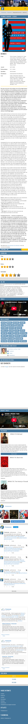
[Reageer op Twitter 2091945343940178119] (5, 566)
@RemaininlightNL (8, 539)
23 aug (19, 570)
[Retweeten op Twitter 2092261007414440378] (7, 553)
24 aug (19, 557)
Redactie (3, 695)
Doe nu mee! (14, 453)
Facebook (11, 351)
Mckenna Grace (17, 335)
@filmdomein (13, 532)
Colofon (2, 693)
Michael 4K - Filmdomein (7, 656)
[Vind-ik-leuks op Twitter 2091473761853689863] (10, 575)
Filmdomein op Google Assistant (8, 704)
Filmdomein (3, 12)
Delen (4, 635)
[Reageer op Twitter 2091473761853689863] (5, 575)
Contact (2, 697)
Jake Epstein (22, 330)
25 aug (19, 545)
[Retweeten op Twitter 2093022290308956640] (7, 541)
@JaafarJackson (7, 549)
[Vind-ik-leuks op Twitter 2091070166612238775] (10, 587)
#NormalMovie (14, 536)
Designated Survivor (19, 325)
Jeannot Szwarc (4, 333)
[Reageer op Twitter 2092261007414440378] (5, 553)
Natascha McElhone (19, 338)
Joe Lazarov (17, 333)
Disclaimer (3, 699)
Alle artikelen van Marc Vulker (13, 349)
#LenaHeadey (14, 537)
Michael (22, 613)
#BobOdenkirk (21, 536)
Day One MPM (15, 615)
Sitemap (3, 701)
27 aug (19, 532)
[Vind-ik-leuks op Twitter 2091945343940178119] (10, 566)
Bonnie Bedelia (9, 322)
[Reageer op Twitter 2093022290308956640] (5, 541)
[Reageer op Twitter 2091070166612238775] (5, 587)
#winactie (8, 548)
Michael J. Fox (24, 335)
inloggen (7, 366)
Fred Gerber (19, 327)
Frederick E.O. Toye (4, 330)
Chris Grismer (3, 325)
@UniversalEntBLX (15, 550)
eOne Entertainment (12, 327)
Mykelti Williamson (11, 338)
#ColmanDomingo (16, 549)
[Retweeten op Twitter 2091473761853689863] (7, 575)
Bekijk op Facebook (5, 634)
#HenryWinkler (7, 537)
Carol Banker (22, 322)
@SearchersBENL (23, 537)
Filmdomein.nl (4, 710)
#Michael (12, 548)
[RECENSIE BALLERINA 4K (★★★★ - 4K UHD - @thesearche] (14, 514)
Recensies (9, 12)
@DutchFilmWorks (23, 573)
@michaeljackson (18, 548)
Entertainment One (4, 327)
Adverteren (3, 702)
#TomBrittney (13, 573)
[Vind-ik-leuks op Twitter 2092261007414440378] (10, 553)
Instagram (14, 682)
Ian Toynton (11, 330)
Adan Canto (3, 322)
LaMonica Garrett (4, 335)
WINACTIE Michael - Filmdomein (9, 623)
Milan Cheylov (3, 338)
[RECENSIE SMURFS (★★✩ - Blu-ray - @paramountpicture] (23, 514)
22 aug (19, 579)
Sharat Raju (10, 341)
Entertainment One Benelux (13, 245)
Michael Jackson (20, 649)
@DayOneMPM (7, 550)
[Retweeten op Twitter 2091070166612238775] (7, 587)
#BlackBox (8, 571)
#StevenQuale (7, 573)
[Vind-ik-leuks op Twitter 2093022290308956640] (10, 541)
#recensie (9, 536)
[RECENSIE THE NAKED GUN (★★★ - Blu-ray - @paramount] (4, 514)
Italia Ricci (17, 330)
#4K (9, 561)
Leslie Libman (11, 335)
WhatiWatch (12, 355)
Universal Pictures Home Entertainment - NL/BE (12, 616)
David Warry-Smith (11, 325)
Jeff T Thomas (10, 333)
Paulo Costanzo (4, 341)
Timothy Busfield (23, 341)
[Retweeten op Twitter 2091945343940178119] (7, 566)
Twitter (10, 353)
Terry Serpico (16, 341)
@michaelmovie (9, 547)
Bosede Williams (16, 322)
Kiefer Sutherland (23, 333)
